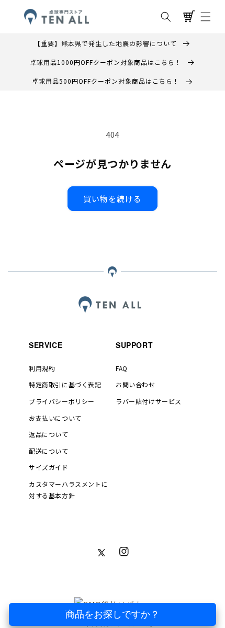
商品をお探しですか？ (112, 614)
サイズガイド (49, 467)
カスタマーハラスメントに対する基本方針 (68, 489)
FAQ (122, 368)
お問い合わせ (135, 384)
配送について (49, 450)
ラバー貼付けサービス (149, 401)
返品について (49, 434)
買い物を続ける (112, 198)
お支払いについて (55, 417)
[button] (165, 16)
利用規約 (42, 368)
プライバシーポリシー (62, 401)
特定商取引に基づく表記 (65, 384)
